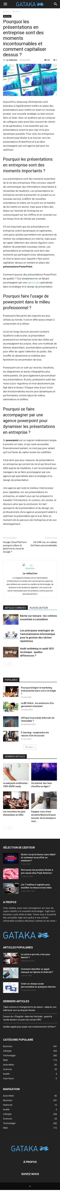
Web (5, 1127)
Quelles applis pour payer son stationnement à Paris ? (29, 1026)
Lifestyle (7, 1113)
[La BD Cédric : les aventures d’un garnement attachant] (10, 707)
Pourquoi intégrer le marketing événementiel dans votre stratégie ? (38, 690)
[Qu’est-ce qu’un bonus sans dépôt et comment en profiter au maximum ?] (10, 858)
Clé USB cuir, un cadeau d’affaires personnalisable (43, 544)
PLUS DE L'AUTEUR (39, 608)
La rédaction (11, 60)
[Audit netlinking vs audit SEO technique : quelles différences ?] (10, 652)
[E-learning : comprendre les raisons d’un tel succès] (10, 736)
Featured (7, 1104)
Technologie (9, 1123)
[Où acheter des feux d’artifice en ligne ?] (44, 771)
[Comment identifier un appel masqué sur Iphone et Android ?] (10, 972)
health (6, 1109)
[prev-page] (5, 663)
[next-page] (10, 663)
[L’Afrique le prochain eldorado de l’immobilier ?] (10, 721)
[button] (5, 4)
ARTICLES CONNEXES (15, 608)
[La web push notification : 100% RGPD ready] (16, 771)
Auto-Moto (8, 1095)
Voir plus (29, 747)
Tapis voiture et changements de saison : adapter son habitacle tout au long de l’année (29, 1008)
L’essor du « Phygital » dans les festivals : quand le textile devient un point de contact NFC (27, 1018)
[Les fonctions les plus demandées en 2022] (16, 800)
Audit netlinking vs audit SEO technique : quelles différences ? (37, 652)
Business (16, 11)
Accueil (6, 11)
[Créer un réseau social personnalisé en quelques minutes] (10, 987)
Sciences (7, 1118)
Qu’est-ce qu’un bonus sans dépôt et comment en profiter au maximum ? (38, 857)
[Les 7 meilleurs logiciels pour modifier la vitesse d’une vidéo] (10, 888)
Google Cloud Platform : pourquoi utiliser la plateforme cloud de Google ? (15, 547)
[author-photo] (30, 568)
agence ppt (33, 282)
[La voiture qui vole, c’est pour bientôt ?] (10, 958)
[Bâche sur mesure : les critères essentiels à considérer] (10, 619)
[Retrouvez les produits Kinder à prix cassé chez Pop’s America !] (10, 873)
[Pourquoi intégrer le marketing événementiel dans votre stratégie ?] (10, 691)
